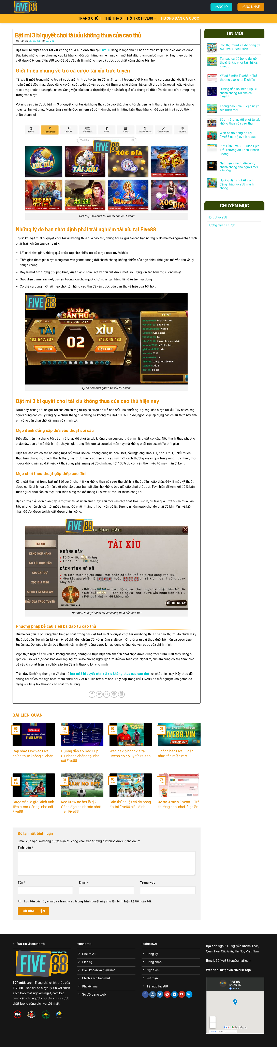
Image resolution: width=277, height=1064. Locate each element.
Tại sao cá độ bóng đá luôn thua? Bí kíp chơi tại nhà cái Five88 (239, 62)
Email (84, 882)
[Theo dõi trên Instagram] (152, 994)
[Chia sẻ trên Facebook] (92, 694)
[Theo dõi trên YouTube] (181, 994)
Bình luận (25, 847)
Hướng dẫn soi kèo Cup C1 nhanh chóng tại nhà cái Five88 (239, 93)
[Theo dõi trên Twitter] (160, 994)
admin (50, 41)
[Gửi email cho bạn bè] (106, 694)
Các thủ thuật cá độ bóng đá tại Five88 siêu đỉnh (240, 47)
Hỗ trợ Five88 (140, 18)
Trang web (147, 882)
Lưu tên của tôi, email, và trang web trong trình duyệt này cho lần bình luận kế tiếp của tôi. (88, 901)
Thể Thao (113, 18)
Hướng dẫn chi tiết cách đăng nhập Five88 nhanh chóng (237, 184)
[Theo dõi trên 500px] (189, 994)
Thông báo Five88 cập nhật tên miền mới (239, 108)
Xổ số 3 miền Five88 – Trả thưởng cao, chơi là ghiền (238, 78)
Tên (21, 882)
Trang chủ (88, 18)
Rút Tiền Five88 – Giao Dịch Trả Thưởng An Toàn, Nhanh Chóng (239, 150)
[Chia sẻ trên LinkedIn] (121, 694)
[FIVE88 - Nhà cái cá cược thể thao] (33, 7)
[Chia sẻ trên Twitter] (99, 694)
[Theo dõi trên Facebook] (145, 994)
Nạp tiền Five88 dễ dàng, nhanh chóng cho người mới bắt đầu (239, 167)
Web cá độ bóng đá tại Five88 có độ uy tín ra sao (238, 135)
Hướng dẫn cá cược (180, 18)
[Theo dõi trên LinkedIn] (174, 994)
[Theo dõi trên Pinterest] (167, 994)
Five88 (105, 50)
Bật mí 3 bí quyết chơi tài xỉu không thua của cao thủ (240, 121)
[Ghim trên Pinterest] (114, 694)
